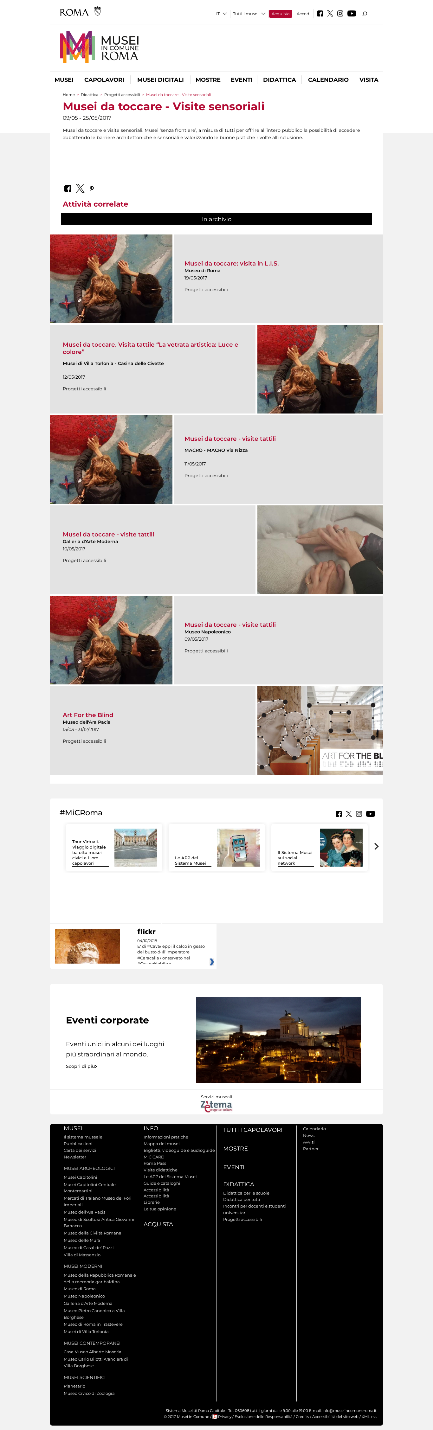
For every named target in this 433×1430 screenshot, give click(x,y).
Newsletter (75, 1156)
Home (69, 94)
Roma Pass (155, 1163)
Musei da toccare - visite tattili (230, 438)
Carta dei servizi (80, 1150)
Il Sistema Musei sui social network (295, 858)
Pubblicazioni (78, 1143)
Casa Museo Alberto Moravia (92, 1351)
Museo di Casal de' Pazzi (89, 1247)
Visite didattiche (161, 1169)
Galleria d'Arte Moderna (88, 1303)
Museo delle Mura (82, 1240)
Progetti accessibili (122, 94)
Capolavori (104, 79)
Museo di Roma (80, 1288)
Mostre (208, 79)
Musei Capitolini (80, 1177)
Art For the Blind (88, 715)
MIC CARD (154, 1156)
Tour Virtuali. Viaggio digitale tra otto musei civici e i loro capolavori (89, 852)
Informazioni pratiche (166, 1136)
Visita (368, 79)
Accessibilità (156, 1189)
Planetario (74, 1385)
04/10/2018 (171, 952)
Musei (64, 79)
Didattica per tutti (241, 1199)
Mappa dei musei (162, 1143)
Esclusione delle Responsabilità (264, 1416)
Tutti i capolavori (252, 1129)
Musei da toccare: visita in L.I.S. (231, 263)
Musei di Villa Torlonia (86, 1331)
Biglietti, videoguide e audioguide (179, 1150)
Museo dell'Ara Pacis (84, 1212)
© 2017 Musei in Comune (186, 1416)
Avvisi (309, 1142)
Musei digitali (160, 79)
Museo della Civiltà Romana (92, 1232)
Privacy (224, 1416)
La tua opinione (160, 1208)
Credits (302, 1416)
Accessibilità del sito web (335, 1416)
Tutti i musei (246, 13)
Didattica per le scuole (246, 1193)
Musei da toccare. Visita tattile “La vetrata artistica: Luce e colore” (150, 348)
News (308, 1135)
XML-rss (369, 1416)
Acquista (281, 13)
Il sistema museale (83, 1136)
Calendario (328, 79)
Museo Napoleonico (84, 1296)
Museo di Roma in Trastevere (93, 1324)
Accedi (304, 13)
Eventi (242, 79)
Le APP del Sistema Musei (190, 860)
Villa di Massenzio (82, 1254)
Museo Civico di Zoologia (89, 1393)
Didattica (279, 79)
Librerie (152, 1202)
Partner (311, 1148)
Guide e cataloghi (162, 1183)
